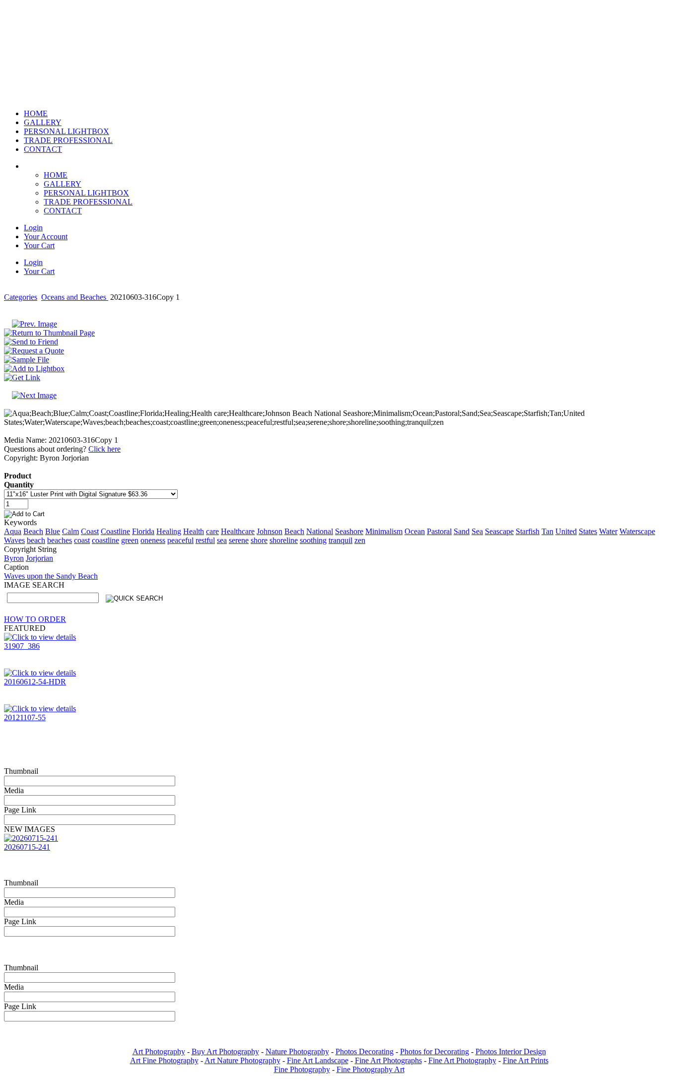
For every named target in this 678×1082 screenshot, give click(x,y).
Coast (90, 531)
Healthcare (238, 531)
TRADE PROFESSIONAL (88, 202)
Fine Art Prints (525, 1060)
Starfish (528, 531)
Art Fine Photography (164, 1060)
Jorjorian (39, 558)
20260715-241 (27, 847)
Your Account (46, 236)
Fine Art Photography (462, 1060)
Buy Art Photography (225, 1051)
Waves (14, 540)
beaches (59, 540)
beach (36, 540)
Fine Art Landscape (317, 1060)
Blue (52, 531)
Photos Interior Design (510, 1051)
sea (222, 540)
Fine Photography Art (371, 1069)
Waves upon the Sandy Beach (51, 576)
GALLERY (62, 184)
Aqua (12, 531)
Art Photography (159, 1051)
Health (193, 531)
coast (82, 540)
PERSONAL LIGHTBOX (86, 193)
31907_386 (22, 646)
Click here (104, 449)
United (566, 531)
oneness (152, 540)
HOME (56, 175)
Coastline (115, 531)
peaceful (180, 540)
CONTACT (63, 210)
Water (608, 531)
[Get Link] (22, 377)
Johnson (269, 531)
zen (359, 540)
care (212, 531)
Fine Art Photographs (388, 1060)
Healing (168, 531)
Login (33, 227)
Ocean (415, 531)
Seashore (349, 531)
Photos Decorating (365, 1051)
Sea (477, 531)
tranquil (340, 540)
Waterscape (637, 531)
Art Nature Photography (242, 1060)
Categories (20, 297)
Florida (143, 531)
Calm (70, 531)
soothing (313, 540)
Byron (14, 558)
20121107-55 (25, 717)
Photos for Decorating (434, 1051)
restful (205, 540)
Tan (547, 531)
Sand (462, 531)
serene (239, 540)
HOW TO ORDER (35, 619)
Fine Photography (302, 1069)
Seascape (499, 531)
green (129, 540)
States (588, 531)
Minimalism (384, 531)
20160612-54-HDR (35, 681)
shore (259, 540)
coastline (105, 540)
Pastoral (439, 531)
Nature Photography (297, 1051)
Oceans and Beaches (74, 297)
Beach (33, 531)
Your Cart (39, 245)
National (319, 531)
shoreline (284, 540)
